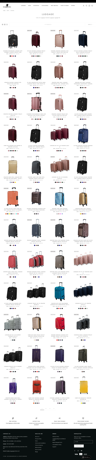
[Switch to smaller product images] (4, 24)
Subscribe (79, 446)
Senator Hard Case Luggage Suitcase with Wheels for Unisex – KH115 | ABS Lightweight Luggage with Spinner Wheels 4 (83, 209)
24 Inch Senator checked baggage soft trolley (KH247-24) (83, 146)
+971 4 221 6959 (9, 441)
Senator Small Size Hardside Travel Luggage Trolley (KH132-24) (59, 241)
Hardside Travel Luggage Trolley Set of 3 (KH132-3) (83, 335)
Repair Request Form (57, 442)
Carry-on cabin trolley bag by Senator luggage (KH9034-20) (36, 335)
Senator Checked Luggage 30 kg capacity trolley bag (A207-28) (59, 51)
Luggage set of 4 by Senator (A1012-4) (83, 304)
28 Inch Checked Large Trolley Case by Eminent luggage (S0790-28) (83, 367)
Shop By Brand (65, 5)
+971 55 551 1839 (10, 444)
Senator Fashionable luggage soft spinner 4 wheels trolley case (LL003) (12, 51)
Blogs (36, 451)
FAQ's (36, 441)
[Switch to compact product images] (7, 24)
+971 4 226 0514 (17, 441)
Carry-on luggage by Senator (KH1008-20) (83, 398)
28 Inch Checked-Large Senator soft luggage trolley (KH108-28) (83, 114)
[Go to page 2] (54, 408)
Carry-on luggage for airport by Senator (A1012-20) (13, 146)
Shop (8, 10)
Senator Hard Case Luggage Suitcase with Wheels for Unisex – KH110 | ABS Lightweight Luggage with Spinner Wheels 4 (59, 209)
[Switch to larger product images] (2, 24)
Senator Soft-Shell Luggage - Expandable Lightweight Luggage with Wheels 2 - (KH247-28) (83, 83)
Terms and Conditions (40, 443)
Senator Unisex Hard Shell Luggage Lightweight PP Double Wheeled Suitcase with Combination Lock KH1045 (13, 398)
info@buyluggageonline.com (13, 451)
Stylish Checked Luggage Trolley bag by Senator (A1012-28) (83, 51)
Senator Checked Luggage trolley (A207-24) (13, 114)
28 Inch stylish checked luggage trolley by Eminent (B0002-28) (60, 367)
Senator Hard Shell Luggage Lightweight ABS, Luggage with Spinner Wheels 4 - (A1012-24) (59, 83)
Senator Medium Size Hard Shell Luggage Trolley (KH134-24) (13, 241)
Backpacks (36, 5)
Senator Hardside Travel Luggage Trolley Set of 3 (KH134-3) (36, 272)
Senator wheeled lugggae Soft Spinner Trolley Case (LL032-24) (59, 335)
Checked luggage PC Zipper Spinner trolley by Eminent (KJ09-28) (59, 398)
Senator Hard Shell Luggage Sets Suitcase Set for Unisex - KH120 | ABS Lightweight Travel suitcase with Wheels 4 (13, 178)
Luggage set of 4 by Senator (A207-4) (83, 272)
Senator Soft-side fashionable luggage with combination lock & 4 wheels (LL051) (59, 304)
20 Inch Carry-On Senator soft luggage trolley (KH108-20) (12, 304)
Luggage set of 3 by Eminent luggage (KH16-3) (13, 335)
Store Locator (38, 449)
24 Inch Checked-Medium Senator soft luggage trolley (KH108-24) (83, 178)
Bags (29, 5)
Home (4, 10)
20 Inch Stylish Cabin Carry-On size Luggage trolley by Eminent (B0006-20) (13, 209)
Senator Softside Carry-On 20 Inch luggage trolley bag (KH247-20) (83, 241)
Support (54, 446)
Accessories (45, 5)
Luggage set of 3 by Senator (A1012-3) (60, 178)
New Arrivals (54, 5)
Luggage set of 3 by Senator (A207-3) (59, 146)
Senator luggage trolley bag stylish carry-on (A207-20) (60, 114)
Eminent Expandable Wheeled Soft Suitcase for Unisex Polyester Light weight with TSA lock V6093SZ (36, 209)
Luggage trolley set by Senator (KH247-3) (13, 367)
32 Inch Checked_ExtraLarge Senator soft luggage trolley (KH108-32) (36, 146)
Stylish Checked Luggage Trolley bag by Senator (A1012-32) (36, 51)
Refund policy (38, 447)
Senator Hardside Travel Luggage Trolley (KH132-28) (36, 241)
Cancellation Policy (57, 444)
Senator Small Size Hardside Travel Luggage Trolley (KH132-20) (59, 272)
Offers (73, 5)
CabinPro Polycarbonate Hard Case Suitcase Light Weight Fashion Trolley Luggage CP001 (36, 114)
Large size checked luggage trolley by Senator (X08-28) (36, 398)
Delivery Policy (56, 436)
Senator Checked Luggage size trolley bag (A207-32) (13, 83)
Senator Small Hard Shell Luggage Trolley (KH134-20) (12, 272)
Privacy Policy (38, 438)
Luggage (23, 5)
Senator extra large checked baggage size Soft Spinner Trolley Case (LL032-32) (36, 367)
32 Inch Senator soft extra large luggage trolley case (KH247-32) (36, 83)
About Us (37, 436)
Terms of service (39, 445)
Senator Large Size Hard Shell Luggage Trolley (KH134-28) (36, 178)
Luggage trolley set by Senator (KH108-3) (36, 304)
